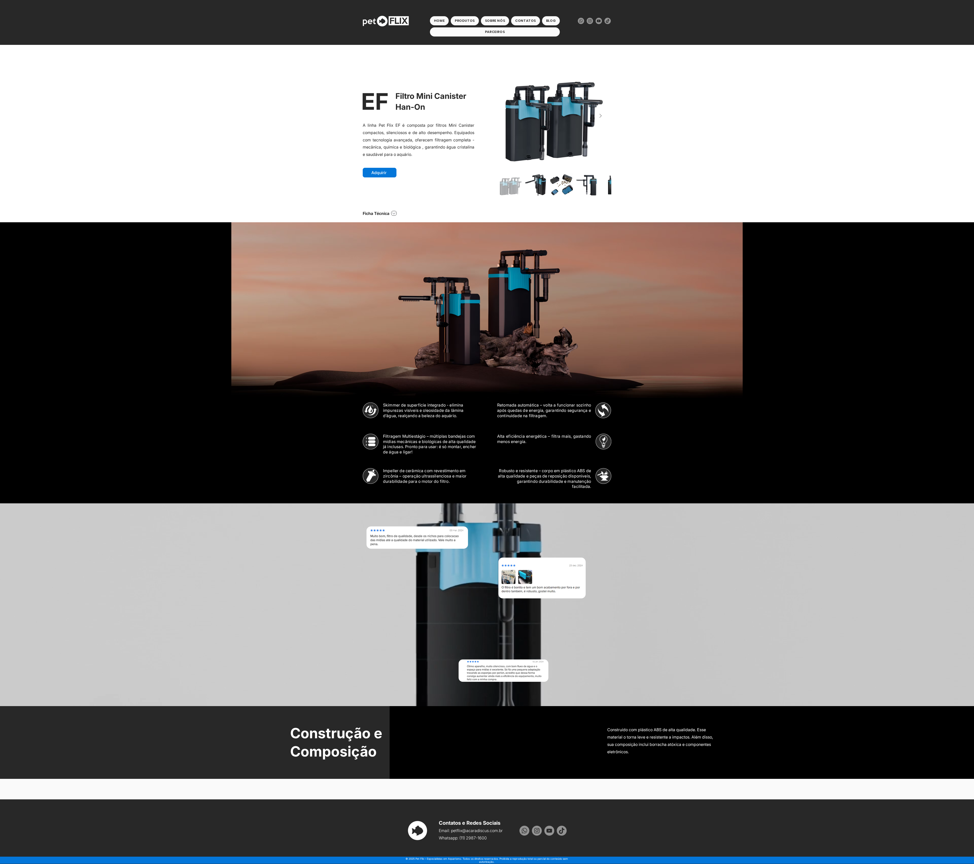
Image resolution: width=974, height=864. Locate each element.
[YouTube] (599, 21)
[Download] (393, 213)
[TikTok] (607, 21)
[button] (465, 20)
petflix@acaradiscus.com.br (477, 830)
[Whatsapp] (581, 21)
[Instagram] (590, 21)
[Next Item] (600, 116)
